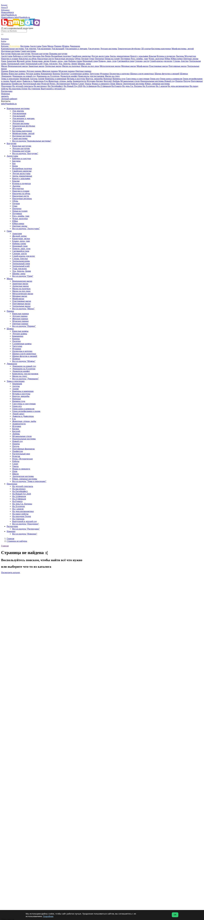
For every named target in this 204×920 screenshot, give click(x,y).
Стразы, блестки (181, 61)
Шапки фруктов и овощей (167, 73)
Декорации (75, 46)
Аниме (41, 78)
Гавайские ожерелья (81, 56)
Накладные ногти (45, 58)
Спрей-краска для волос (161, 61)
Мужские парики (66, 71)
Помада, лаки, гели (107, 61)
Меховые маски (128, 66)
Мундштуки (190, 56)
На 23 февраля (104, 86)
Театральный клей (34, 63)
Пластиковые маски (158, 66)
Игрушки (91, 81)
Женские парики (50, 71)
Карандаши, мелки (41, 61)
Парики (57, 46)
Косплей (108, 81)
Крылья (152, 56)
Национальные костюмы (152, 81)
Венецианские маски (18, 66)
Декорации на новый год (24, 76)
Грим (44, 46)
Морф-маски (142, 66)
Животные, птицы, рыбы (60, 81)
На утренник (34, 88)
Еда (46, 81)
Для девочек (30, 48)
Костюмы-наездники (161, 48)
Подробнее (48, 916)
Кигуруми (6, 53)
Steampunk (24, 78)
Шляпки (184, 73)
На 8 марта (116, 86)
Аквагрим (11, 61)
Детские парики (33, 71)
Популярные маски (177, 66)
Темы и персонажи (10, 78)
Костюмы (24, 46)
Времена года (119, 78)
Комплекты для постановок (91, 76)
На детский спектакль (22, 86)
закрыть (5, 96)
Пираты (179, 81)
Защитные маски (36, 66)
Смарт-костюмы (28, 51)
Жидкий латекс (24, 61)
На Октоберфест (55, 86)
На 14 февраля (90, 86)
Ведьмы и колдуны (76, 78)
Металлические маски (110, 66)
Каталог (5, 46)
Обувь (77, 58)
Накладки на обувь (28, 58)
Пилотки (65, 73)
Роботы (74, 83)
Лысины (180, 56)
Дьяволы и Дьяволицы (33, 81)
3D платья (146, 48)
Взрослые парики (17, 71)
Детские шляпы (33, 73)
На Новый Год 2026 (73, 86)
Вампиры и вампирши (55, 78)
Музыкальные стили (130, 81)
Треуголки (95, 73)
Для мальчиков (44, 48)
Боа (43, 56)
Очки (91, 58)
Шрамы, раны (84, 63)
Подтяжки (125, 58)
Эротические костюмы (133, 83)
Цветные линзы (190, 58)
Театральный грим (16, 63)
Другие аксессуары (100, 56)
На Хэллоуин (149, 86)
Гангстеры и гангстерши (137, 78)
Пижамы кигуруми (58, 53)
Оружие (85, 58)
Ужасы (88, 83)
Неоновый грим (90, 61)
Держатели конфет (69, 76)
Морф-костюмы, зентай (183, 48)
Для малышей (57, 48)
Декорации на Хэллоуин (48, 76)
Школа (119, 83)
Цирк (112, 83)
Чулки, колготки (156, 58)
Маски (50, 46)
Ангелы (33, 78)
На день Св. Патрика (132, 86)
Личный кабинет (9, 98)
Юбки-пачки (177, 58)
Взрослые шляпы (17, 73)
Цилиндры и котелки (119, 73)
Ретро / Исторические (60, 83)
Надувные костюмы (10, 51)
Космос (99, 81)
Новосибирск (7, 12)
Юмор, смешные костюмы (157, 83)
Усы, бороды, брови (67, 63)
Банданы (36, 56)
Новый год (169, 81)
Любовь (116, 81)
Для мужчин (94, 48)
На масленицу (40, 86)
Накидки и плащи (9, 58)
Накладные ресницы (64, 58)
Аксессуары (35, 46)
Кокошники (46, 73)
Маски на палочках (71, 66)
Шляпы (65, 46)
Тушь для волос (50, 63)
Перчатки (99, 58)
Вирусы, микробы (94, 78)
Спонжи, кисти (142, 61)
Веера (48, 56)
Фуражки (104, 73)
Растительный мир (32, 83)
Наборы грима (75, 61)
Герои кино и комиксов (171, 78)
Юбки (167, 58)
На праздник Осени (18, 88)
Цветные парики (83, 71)
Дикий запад (16, 81)
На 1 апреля (161, 86)
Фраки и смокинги (101, 83)
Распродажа (6, 91)
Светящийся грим (125, 61)
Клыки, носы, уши (59, 61)
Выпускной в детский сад (53, 88)
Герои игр (154, 78)
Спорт (81, 83)
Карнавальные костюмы (12, 48)
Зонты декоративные (120, 56)
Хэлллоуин (14, 46)
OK (175, 915)
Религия (45, 83)
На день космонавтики (178, 86)
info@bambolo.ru (22, 17)
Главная (5, 546)
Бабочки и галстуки (22, 56)
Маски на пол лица (90, 66)
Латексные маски (53, 66)
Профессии (17, 83)
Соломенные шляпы (79, 73)
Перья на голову (112, 58)
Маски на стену (112, 76)
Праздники (6, 86)
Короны (56, 73)
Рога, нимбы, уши (139, 58)
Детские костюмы (108, 48)
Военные (107, 78)
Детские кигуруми (40, 53)
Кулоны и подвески (166, 56)
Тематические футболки (129, 48)
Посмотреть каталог (10, 572)
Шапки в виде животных (142, 73)
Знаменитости (79, 81)
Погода (186, 81)
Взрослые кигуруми (20, 53)
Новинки (5, 93)
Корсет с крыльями (139, 56)
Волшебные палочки (61, 56)
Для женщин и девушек (76, 48)
